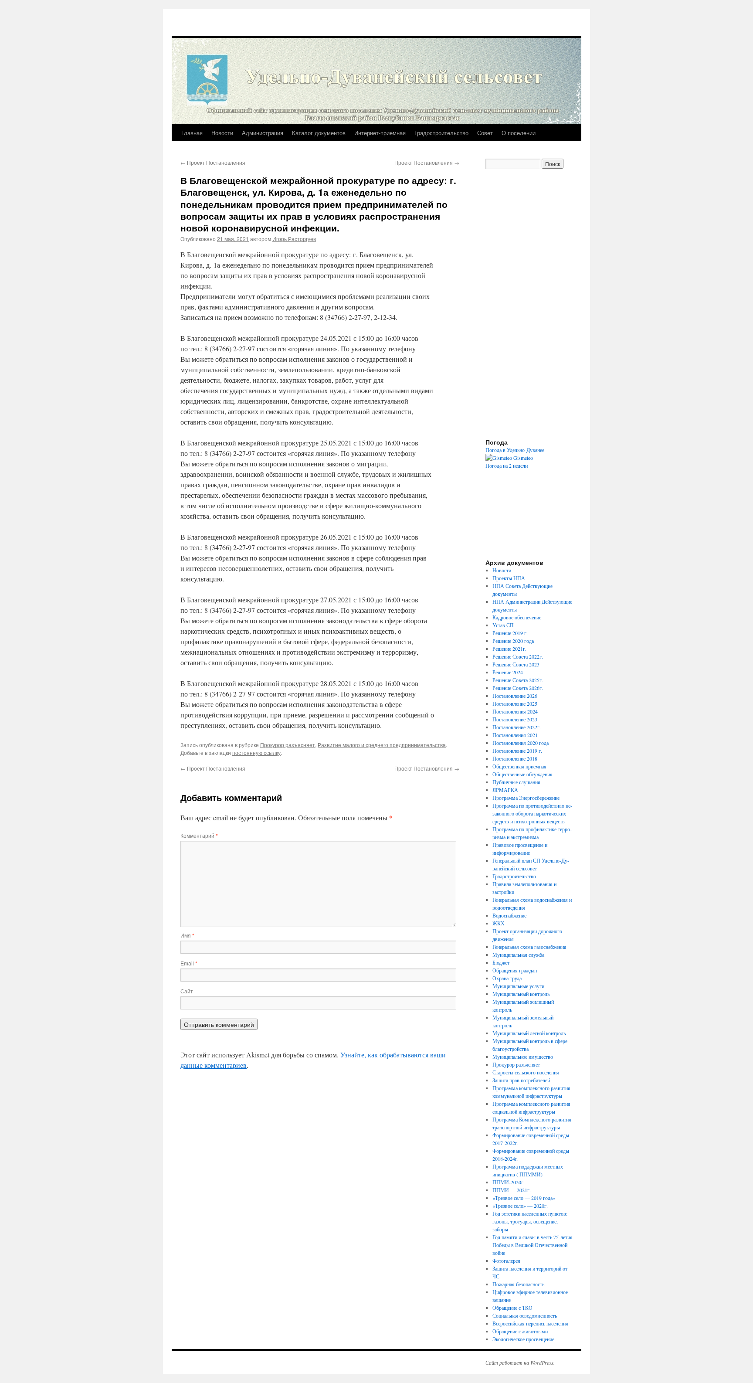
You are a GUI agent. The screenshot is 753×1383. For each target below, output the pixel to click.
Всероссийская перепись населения (530, 1323)
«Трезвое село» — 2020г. (520, 1205)
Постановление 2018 (514, 758)
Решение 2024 (507, 672)
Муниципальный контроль (520, 993)
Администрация (262, 133)
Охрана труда (507, 978)
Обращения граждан (514, 970)
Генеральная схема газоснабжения (529, 946)
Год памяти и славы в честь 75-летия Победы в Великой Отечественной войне (532, 1244)
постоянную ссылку (256, 752)
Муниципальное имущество (522, 1056)
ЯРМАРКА (505, 789)
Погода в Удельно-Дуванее (514, 449)
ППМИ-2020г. (508, 1182)
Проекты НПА (508, 577)
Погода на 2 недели (506, 465)
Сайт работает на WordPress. (520, 1362)
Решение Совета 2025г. (517, 679)
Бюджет (500, 962)
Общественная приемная (519, 766)
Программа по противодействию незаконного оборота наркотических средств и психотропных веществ (532, 813)
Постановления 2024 (515, 711)
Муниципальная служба (518, 954)
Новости (222, 133)
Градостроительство (441, 133)
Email (188, 963)
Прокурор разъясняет (287, 744)
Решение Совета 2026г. (517, 687)
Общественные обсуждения (522, 774)
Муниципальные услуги (518, 985)
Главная (192, 133)
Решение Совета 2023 (515, 664)
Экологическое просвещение (523, 1338)
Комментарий (199, 835)
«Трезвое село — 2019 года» (523, 1197)
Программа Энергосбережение (526, 797)
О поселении (519, 133)
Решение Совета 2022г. (517, 656)
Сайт (186, 991)
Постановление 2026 (514, 695)
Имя (187, 935)
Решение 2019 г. (510, 632)
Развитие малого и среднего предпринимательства (382, 744)
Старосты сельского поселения (525, 1072)
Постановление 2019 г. (517, 750)
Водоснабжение (509, 915)
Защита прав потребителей (521, 1080)
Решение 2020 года (513, 640)
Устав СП (503, 625)
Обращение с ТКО (512, 1307)
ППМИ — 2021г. (511, 1189)
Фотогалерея (506, 1260)
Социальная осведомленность (524, 1315)
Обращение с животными (520, 1331)
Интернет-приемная (380, 133)
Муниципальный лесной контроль (529, 1033)
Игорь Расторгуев (294, 238)
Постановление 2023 (514, 719)
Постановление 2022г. (516, 727)
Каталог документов (319, 133)
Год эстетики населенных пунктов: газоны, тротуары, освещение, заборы (529, 1221)
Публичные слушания (516, 781)
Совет (485, 133)
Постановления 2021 (515, 734)
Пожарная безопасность (518, 1284)
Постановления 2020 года (520, 742)
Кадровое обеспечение (516, 617)
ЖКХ (498, 923)
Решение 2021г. (509, 648)
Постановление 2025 (514, 703)
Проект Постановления (212, 162)
